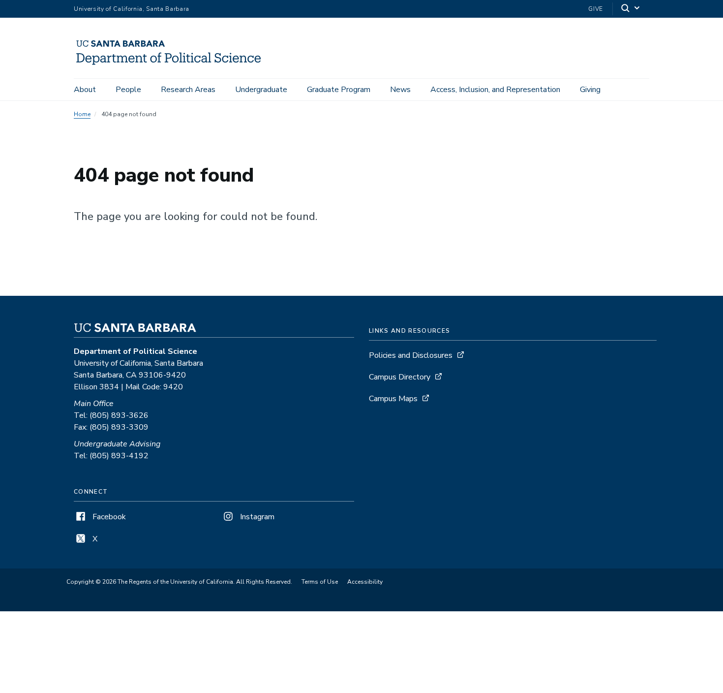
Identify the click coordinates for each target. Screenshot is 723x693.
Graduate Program (338, 89)
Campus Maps (393, 398)
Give (595, 9)
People (128, 89)
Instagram (256, 516)
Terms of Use (319, 582)
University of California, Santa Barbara (131, 9)
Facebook (108, 516)
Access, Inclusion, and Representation (495, 89)
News (400, 89)
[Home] (173, 64)
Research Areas (188, 89)
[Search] (631, 9)
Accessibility (365, 582)
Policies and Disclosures (410, 355)
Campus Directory (399, 377)
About (85, 89)
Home (82, 114)
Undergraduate (261, 89)
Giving (590, 89)
